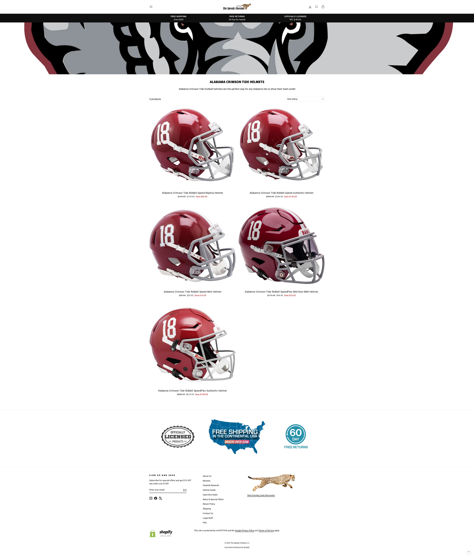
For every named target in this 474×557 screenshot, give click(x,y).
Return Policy (209, 504)
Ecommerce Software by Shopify (237, 547)
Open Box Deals (210, 494)
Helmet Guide (209, 490)
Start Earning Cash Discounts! (261, 495)
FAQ (205, 522)
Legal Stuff (208, 518)
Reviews (206, 481)
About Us (207, 476)
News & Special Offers (213, 499)
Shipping (207, 508)
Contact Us (208, 513)
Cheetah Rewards (211, 485)
